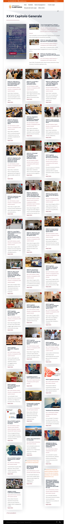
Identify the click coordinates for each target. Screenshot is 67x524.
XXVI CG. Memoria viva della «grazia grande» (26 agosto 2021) (33, 234)
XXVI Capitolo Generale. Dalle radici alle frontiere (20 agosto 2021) (14, 313)
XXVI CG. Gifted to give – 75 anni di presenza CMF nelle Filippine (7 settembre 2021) (52, 83)
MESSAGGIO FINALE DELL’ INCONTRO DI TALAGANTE (32, 467)
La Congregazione (14, 89)
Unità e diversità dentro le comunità (33, 439)
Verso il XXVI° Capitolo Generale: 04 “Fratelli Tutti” (14, 459)
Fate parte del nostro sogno (30, 7)
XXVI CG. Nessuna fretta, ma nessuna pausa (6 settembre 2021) (13, 121)
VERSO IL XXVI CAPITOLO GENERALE (14, 492)
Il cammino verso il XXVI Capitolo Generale (33, 377)
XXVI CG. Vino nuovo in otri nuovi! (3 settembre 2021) (52, 121)
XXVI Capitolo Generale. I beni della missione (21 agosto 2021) (52, 267)
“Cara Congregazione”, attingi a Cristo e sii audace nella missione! (49, 25)
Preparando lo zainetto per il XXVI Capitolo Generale (33, 405)
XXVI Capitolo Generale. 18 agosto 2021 (13, 349)
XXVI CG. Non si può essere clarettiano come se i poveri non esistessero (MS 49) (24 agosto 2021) (14, 274)
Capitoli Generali (52, 28)
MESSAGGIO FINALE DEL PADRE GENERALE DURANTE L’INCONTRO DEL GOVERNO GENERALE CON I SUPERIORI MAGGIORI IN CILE (52, 483)
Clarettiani (30, 4)
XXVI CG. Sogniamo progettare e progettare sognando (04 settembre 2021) (33, 118)
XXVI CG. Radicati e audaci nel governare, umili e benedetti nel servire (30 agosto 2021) (33, 194)
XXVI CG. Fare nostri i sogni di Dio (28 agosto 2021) (52, 195)
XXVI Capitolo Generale (51, 45)
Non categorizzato (16, 462)
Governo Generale (14, 427)
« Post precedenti (11, 513)
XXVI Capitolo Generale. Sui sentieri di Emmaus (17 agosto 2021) (33, 342)
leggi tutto (10, 102)
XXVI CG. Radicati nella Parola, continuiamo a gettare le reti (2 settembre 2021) (14, 159)
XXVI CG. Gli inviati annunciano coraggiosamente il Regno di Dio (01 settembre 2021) (32, 155)
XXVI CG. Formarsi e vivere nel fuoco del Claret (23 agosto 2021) (33, 271)
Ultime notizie (41, 7)
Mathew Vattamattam (51, 29)
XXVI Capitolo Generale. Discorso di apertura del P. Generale (14, 386)
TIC (27, 409)
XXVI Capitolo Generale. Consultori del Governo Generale (52, 156)
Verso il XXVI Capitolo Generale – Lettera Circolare (14, 422)
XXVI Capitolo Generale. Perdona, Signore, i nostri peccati (52, 344)
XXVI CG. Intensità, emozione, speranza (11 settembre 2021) (48, 40)
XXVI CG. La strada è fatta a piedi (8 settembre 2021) (32, 83)
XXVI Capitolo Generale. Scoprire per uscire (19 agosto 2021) (33, 306)
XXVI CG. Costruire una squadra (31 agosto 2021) (14, 197)
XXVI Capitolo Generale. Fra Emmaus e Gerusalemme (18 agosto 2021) (52, 306)
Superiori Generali (47, 31)
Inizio (25, 4)
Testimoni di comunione (52, 410)
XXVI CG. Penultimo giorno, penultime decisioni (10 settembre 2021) (50, 55)
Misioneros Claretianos (11, 522)
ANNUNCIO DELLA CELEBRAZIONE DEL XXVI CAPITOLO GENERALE (51, 445)
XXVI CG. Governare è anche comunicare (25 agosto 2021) (52, 230)
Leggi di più (13, 53)
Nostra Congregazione (40, 4)
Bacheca (46, 28)
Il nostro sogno (51, 4)
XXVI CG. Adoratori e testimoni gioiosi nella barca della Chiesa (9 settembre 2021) (14, 83)
